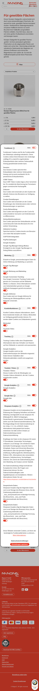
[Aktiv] (34, 148)
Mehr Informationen (19, 535)
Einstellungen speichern (20, 544)
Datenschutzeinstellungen (19, 541)
